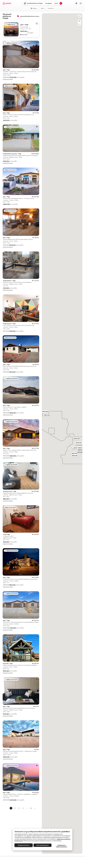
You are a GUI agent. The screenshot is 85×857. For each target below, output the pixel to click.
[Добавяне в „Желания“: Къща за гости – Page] (37, 464)
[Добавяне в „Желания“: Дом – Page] (37, 43)
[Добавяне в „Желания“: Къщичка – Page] (37, 636)
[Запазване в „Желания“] (37, 23)
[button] (23, 31)
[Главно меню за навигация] (80, 3)
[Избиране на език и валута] (76, 3)
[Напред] (34, 808)
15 (30, 808)
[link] (7, 808)
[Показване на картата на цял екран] (79, 16)
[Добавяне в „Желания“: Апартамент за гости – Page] (37, 126)
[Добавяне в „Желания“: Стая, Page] (37, 507)
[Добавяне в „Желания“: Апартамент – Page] (37, 253)
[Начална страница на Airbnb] (7, 3)
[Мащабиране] (79, 21)
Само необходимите (42, 845)
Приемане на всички (23, 845)
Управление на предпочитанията (61, 845)
